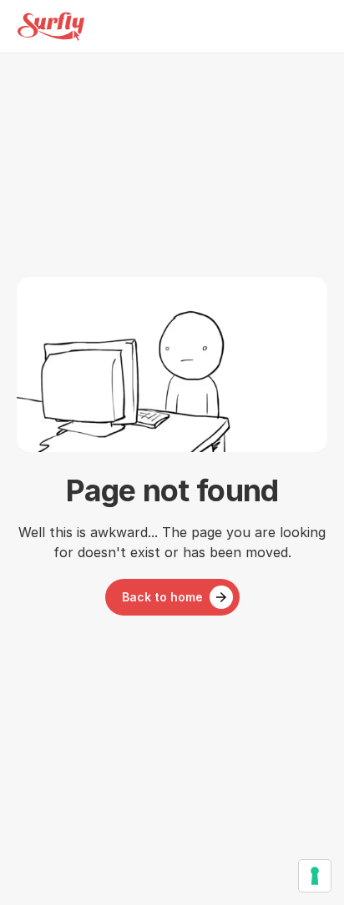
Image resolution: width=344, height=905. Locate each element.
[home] (51, 26)
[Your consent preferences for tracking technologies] (315, 876)
